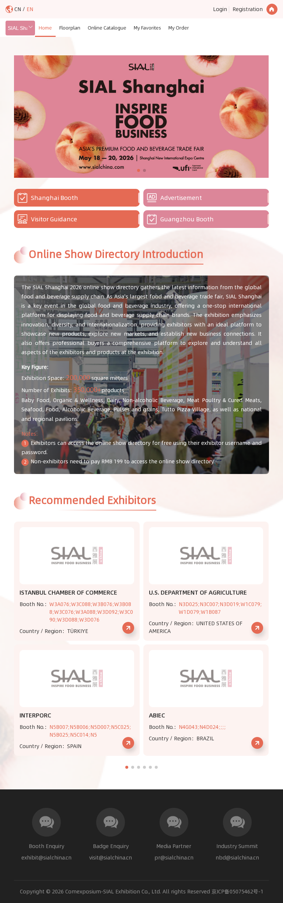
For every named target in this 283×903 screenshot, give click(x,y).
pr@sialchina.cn (173, 857)
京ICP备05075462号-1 (237, 891)
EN (30, 9)
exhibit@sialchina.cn (46, 857)
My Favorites (147, 27)
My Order (178, 27)
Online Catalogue (107, 27)
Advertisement (181, 198)
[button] (138, 170)
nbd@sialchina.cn (237, 857)
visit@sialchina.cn (110, 857)
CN (18, 9)
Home (45, 27)
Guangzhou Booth (187, 219)
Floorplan (69, 27)
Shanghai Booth (54, 198)
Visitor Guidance (54, 219)
